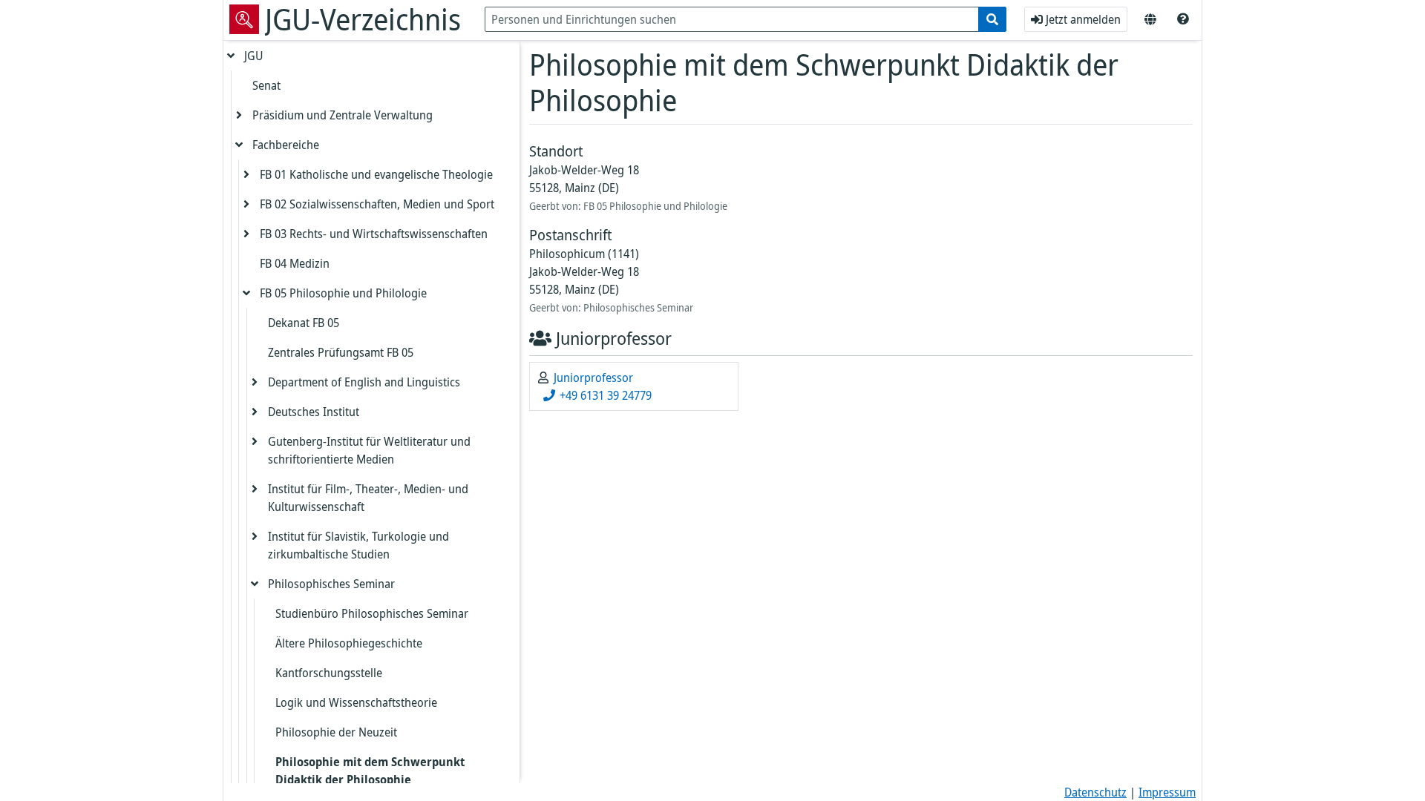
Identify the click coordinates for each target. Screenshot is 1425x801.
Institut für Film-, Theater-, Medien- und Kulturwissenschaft (368, 498)
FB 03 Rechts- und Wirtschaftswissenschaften (374, 233)
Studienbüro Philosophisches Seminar (371, 613)
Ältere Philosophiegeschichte (348, 643)
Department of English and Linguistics (364, 382)
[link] (1183, 19)
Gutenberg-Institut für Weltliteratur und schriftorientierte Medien (369, 450)
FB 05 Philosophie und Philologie (343, 293)
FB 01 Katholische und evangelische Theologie (376, 174)
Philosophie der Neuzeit (336, 732)
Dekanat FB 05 (303, 322)
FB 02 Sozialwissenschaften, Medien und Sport (377, 204)
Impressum (1167, 792)
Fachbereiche (285, 144)
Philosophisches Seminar (331, 584)
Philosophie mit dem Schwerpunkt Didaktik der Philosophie (370, 771)
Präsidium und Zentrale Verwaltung (342, 115)
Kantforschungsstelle (328, 673)
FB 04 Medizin (295, 263)
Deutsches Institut (313, 411)
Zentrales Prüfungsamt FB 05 (340, 352)
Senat (266, 85)
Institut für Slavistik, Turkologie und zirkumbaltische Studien (358, 545)
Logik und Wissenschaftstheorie (356, 702)
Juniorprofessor (593, 377)
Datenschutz (1095, 792)
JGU (253, 55)
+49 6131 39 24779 (604, 395)
